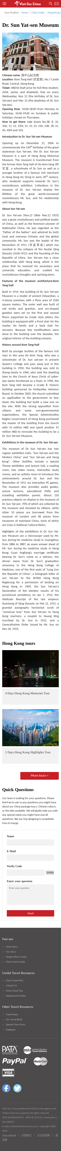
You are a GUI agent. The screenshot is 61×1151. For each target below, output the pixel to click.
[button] (30, 3)
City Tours (11, 952)
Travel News (12, 1014)
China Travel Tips (14, 991)
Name (10, 836)
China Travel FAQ (14, 980)
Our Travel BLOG (14, 1019)
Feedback (10, 1030)
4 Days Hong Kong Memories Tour (27, 693)
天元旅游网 (43, 1135)
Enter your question (19, 881)
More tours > (39, 775)
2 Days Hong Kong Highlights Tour (28, 752)
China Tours (12, 947)
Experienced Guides (16, 996)
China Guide (37, 12)
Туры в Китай (9, 1135)
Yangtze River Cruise (16, 957)
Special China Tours (15, 1024)
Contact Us (11, 985)
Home (24, 12)
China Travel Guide (15, 962)
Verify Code (14, 866)
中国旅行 (27, 1135)
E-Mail (11, 851)
